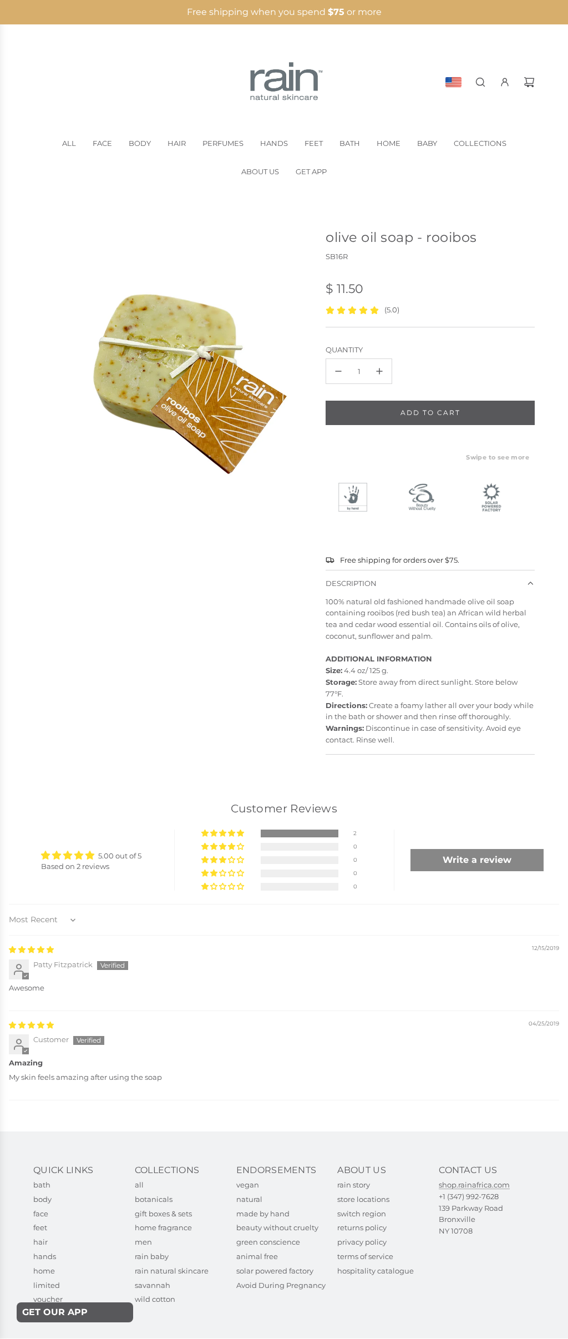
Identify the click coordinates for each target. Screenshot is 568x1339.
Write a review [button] (477, 860)
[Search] (480, 82)
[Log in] (505, 82)
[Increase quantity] (379, 371)
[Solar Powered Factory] (496, 497)
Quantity (344, 349)
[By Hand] (357, 497)
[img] (31, 949)
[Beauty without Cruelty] (426, 497)
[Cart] (529, 82)
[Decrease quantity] (338, 371)
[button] (223, 834)
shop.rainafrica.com (474, 1184)
